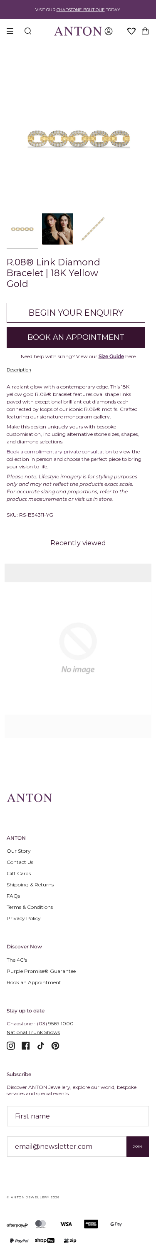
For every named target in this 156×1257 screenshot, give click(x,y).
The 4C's (17, 960)
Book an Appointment (34, 982)
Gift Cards (19, 873)
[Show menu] (13, 31)
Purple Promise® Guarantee (41, 971)
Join (137, 1146)
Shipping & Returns (30, 884)
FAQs (13, 896)
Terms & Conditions (30, 907)
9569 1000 (61, 1023)
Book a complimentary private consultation (59, 451)
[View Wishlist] (132, 31)
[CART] (145, 31)
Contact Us (20, 862)
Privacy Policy (24, 918)
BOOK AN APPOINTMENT (75, 337)
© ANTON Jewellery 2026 (33, 1197)
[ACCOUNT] (108, 31)
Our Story (19, 851)
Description (19, 370)
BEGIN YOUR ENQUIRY (76, 313)
